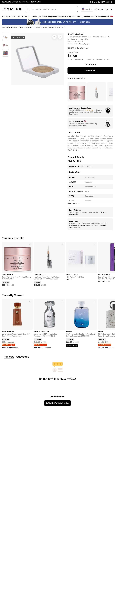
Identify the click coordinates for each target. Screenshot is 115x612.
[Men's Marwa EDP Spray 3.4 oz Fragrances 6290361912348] (62, 301)
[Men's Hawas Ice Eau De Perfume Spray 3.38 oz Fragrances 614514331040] (94, 301)
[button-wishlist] (107, 9)
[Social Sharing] (54, 37)
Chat (86, 225)
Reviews (9, 356)
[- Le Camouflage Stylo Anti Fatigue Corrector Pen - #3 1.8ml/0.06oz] (62, 244)
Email (80, 225)
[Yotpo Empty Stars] (72, 44)
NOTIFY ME (90, 70)
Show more (72, 150)
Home (4, 27)
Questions (22, 356)
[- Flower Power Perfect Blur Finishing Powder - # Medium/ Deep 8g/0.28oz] (60, 37)
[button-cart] (111, 9)
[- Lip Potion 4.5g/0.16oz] (94, 244)
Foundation (28, 27)
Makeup (9, 27)
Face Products (18, 27)
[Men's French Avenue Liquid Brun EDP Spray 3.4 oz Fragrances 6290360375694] (30, 301)
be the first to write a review (57, 403)
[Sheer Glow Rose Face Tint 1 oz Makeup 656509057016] (30, 244)
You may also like (76, 78)
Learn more (73, 114)
